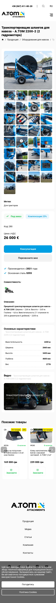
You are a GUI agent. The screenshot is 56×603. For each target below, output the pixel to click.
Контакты (28, 553)
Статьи (28, 537)
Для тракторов (11, 205)
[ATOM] (3, 39)
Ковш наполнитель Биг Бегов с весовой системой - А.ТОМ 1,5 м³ (40, 453)
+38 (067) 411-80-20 (22, 6)
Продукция (28, 521)
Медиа (28, 529)
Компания (28, 545)
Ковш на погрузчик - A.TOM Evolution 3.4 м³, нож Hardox (14, 453)
